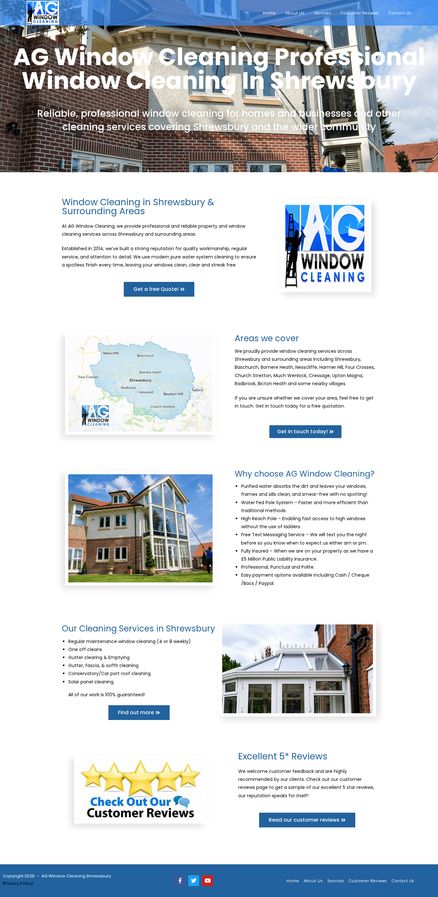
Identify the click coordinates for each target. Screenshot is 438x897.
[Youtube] (207, 880)
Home (292, 881)
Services (335, 881)
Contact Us (403, 881)
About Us (313, 881)
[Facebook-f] (179, 880)
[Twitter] (193, 880)
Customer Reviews (368, 881)
